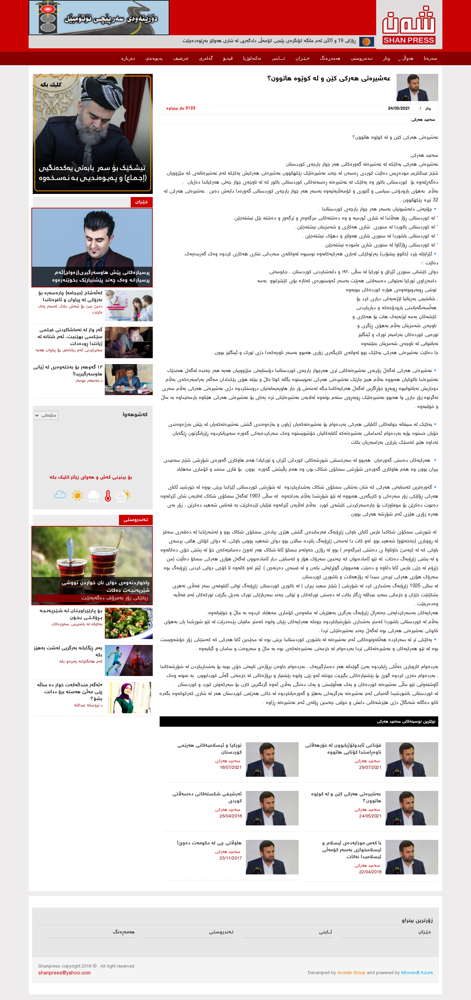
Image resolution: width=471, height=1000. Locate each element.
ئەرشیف (181, 58)
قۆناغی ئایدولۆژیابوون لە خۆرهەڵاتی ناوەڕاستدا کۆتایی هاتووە (343, 749)
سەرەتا (430, 58)
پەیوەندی (154, 58)
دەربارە (128, 58)
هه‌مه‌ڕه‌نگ (330, 58)
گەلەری (206, 58)
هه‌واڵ (407, 58)
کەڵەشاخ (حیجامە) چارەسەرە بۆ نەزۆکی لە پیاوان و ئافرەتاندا (70, 297)
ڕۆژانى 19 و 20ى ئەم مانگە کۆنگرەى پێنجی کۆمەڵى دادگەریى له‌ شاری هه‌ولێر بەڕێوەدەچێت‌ (269, 41)
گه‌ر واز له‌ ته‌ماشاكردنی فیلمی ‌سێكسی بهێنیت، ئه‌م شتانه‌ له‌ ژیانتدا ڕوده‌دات (70, 337)
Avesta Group (351, 973)
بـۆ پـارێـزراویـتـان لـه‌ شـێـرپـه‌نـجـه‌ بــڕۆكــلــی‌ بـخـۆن (71, 614)
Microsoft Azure (417, 973)
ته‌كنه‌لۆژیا (252, 58)
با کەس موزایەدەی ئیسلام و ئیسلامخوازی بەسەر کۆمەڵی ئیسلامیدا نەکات (351, 850)
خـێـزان (302, 58)
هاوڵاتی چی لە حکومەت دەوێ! (209, 843)
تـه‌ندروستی (362, 58)
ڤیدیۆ (228, 58)
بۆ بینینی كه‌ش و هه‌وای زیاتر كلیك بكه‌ (91, 477)
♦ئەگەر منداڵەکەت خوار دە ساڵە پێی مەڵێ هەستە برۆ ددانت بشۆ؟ (69, 692)
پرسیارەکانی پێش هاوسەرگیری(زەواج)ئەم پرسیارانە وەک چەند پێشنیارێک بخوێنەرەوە (101, 276)
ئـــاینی (278, 58)
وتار (386, 58)
